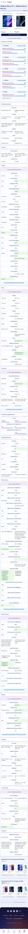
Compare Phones (8, 902)
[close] (13, 15)
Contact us (16, 915)
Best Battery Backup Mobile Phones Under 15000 (14, 734)
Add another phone (14, 35)
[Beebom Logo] (7, 2)
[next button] (25, 870)
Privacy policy (9, 918)
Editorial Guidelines (17, 918)
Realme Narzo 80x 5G (19, 28)
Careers (11, 915)
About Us (6, 915)
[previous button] (3, 870)
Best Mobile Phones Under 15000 (14, 409)
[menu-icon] (1, 2)
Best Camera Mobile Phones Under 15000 (14, 609)
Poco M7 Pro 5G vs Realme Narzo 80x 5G (9, 896)
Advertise (22, 915)
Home (2, 902)
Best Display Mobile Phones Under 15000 (14, 282)
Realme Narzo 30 (4, 28)
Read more (24, 10)
